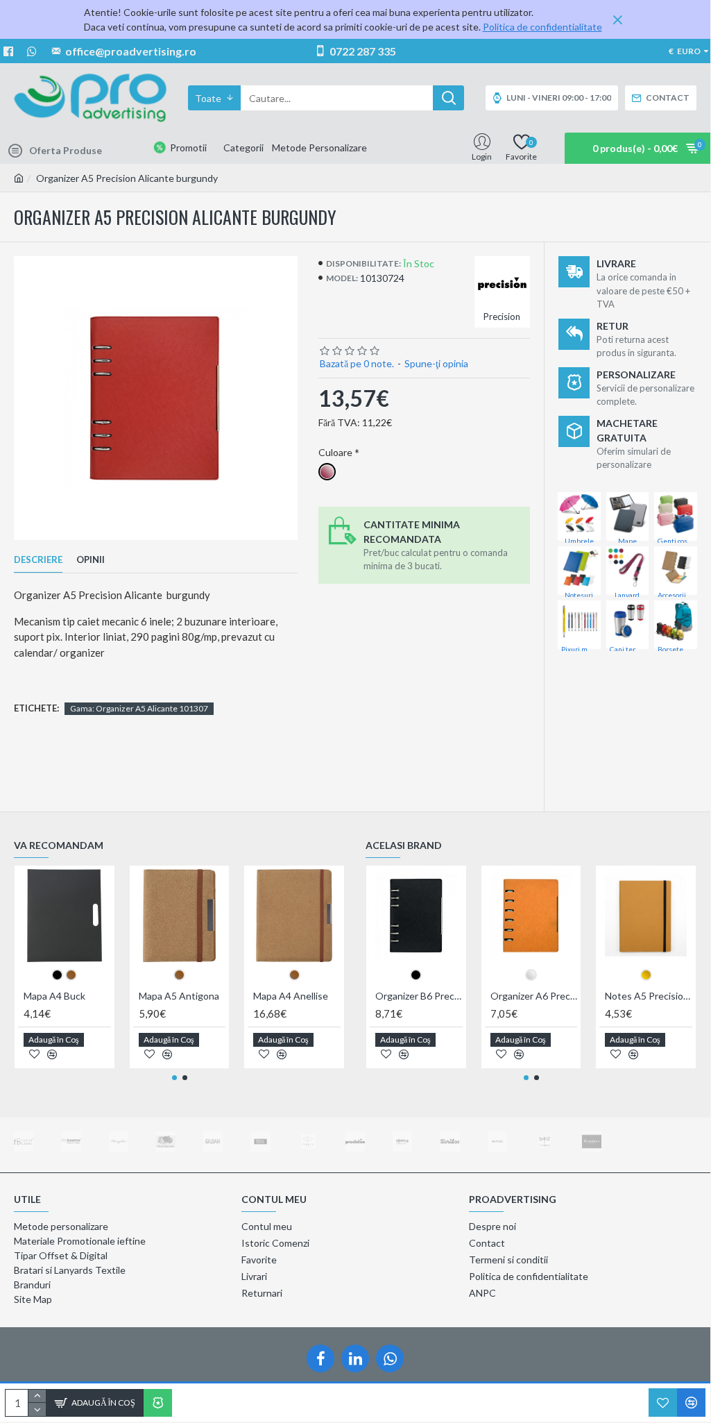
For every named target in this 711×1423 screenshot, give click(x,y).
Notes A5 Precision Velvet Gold (648, 996)
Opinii (90, 559)
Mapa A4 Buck (54, 996)
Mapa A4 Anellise (290, 996)
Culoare (335, 452)
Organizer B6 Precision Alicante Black (419, 996)
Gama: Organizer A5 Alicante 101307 (139, 708)
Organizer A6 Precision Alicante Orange (534, 996)
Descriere (38, 559)
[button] (174, 1077)
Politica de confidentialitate (542, 27)
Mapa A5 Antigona (179, 996)
